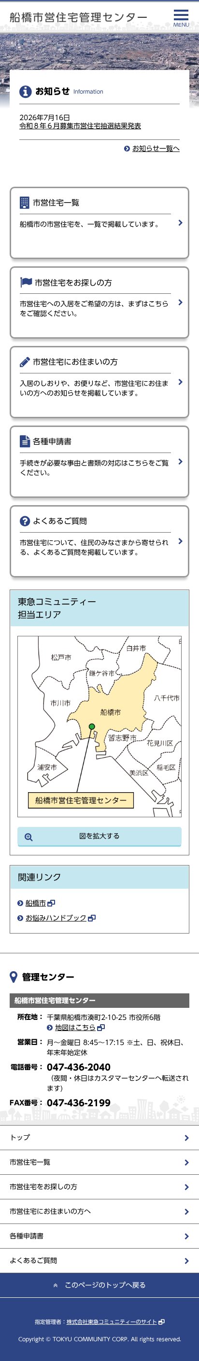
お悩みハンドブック (56, 918)
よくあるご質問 (33, 1260)
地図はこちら (75, 1027)
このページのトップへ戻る (105, 1285)
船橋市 (36, 903)
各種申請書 (26, 1236)
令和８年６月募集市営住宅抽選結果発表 (80, 126)
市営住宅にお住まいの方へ (50, 1211)
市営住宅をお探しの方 (43, 1186)
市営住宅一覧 (30, 1162)
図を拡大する (99, 836)
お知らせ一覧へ (156, 148)
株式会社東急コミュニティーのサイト (112, 1321)
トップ (20, 1137)
